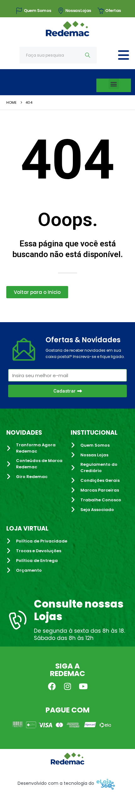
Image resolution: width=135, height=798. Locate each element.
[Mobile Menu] (123, 55)
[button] (114, 84)
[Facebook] (52, 686)
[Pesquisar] (87, 55)
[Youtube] (83, 686)
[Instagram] (67, 686)
